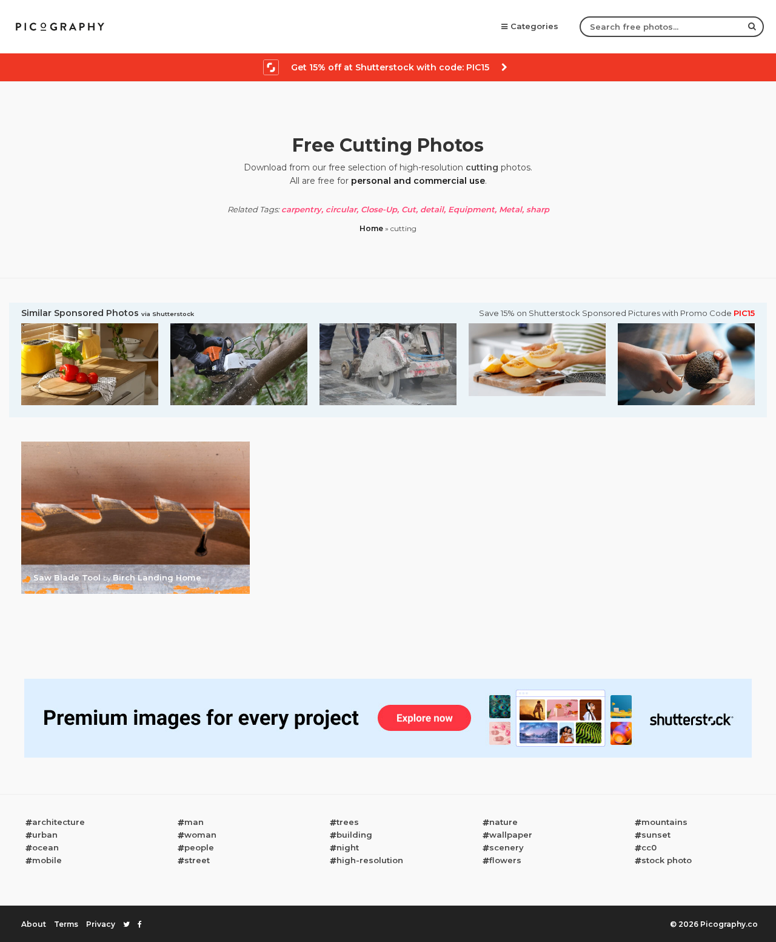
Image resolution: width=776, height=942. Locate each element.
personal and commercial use (418, 180)
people (199, 847)
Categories (534, 26)
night (347, 847)
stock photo (666, 860)
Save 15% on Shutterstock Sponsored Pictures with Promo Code (617, 313)
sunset (656, 834)
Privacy (100, 924)
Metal (510, 209)
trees (347, 822)
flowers (505, 860)
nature (503, 822)
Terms (66, 924)
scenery (506, 847)
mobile (47, 860)
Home (371, 228)
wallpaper (510, 834)
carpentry (301, 209)
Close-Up (379, 209)
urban (45, 834)
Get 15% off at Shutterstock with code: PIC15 (390, 67)
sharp (537, 209)
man (194, 822)
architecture (58, 822)
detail (432, 209)
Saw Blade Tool (68, 577)
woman (200, 834)
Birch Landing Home (157, 577)
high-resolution (369, 860)
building (354, 834)
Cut (408, 209)
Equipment (471, 209)
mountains (664, 822)
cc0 (649, 847)
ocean (45, 847)
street (197, 860)
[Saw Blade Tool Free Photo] (135, 445)
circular (341, 209)
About (33, 924)
